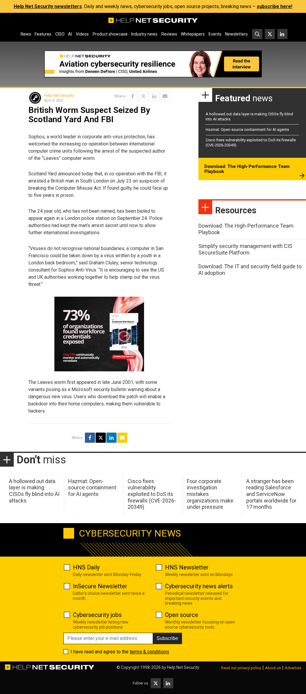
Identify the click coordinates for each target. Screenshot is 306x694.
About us (273, 668)
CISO (60, 34)
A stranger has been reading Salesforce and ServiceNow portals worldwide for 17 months (271, 494)
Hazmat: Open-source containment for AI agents (247, 129)
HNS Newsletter (187, 567)
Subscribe (167, 638)
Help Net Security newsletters (48, 6)
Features (43, 34)
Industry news (144, 34)
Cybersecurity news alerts (199, 586)
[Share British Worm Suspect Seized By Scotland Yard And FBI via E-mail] (165, 96)
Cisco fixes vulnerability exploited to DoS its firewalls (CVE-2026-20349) (152, 494)
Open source (181, 614)
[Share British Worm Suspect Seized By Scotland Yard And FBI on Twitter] (143, 96)
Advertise (293, 668)
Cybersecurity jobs (97, 614)
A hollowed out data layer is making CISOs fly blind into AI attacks (34, 491)
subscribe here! (274, 6)
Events (215, 34)
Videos (82, 34)
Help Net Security (59, 95)
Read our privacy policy (241, 668)
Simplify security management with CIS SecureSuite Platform (245, 249)
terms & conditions (149, 652)
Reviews (169, 34)
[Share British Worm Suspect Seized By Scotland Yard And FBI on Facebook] (133, 96)
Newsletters (236, 34)
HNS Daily (86, 567)
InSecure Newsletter (100, 586)
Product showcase (110, 34)
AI (70, 34)
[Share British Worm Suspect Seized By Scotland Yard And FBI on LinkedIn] (154, 96)
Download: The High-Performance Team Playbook (247, 169)
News (26, 34)
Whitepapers (193, 34)
